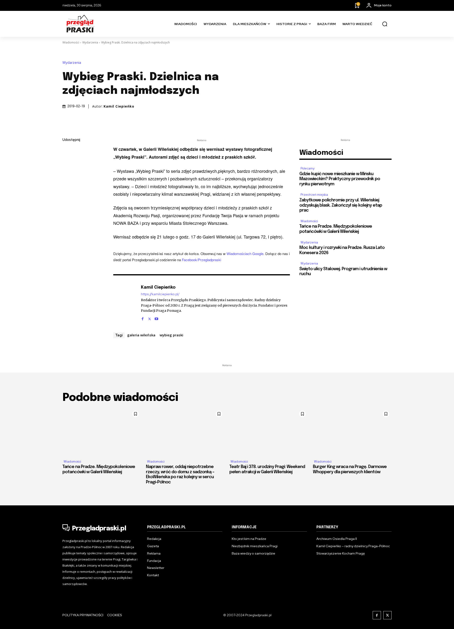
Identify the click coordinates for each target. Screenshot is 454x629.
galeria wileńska (141, 335)
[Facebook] (67, 151)
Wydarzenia (90, 42)
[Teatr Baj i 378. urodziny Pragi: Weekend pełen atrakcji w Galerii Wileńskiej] (268, 431)
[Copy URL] (67, 207)
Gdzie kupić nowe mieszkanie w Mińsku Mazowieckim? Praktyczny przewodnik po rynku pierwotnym (339, 179)
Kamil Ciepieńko (119, 106)
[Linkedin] (67, 173)
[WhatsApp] (67, 195)
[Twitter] (67, 162)
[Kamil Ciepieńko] (124, 302)
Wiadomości (70, 42)
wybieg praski (171, 335)
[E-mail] (67, 184)
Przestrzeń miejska (314, 195)
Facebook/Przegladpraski (201, 259)
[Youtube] (156, 318)
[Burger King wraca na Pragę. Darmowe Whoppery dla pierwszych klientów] (352, 431)
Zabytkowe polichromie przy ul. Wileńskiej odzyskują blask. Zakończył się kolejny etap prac (340, 205)
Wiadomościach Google (245, 253)
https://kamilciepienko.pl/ (160, 294)
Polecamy (307, 168)
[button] (385, 24)
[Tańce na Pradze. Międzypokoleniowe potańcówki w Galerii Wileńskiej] (101, 431)
